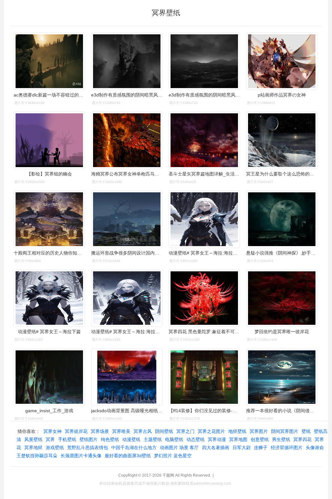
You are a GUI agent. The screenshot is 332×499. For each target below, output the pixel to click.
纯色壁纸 (110, 439)
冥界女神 (52, 431)
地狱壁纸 (237, 431)
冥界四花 (302, 439)
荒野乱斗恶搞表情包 (87, 447)
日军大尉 (241, 447)
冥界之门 (185, 431)
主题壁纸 (153, 439)
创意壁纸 (260, 439)
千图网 (168, 475)
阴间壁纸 (164, 431)
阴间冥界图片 (284, 431)
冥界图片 (259, 431)
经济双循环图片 (286, 447)
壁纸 (306, 431)
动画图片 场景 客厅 (179, 447)
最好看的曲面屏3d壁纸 (128, 455)
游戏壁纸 (55, 447)
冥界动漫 (217, 439)
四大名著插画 (215, 447)
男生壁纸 (281, 439)
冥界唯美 (121, 431)
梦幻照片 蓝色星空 (173, 455)
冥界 (50, 439)
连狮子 (260, 447)
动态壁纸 (195, 439)
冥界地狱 (33, 447)
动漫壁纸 (131, 439)
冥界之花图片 (211, 431)
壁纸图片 (88, 439)
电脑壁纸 (174, 439)
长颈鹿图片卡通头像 (81, 455)
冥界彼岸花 (76, 431)
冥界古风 (143, 431)
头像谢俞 (315, 447)
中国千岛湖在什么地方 (134, 447)
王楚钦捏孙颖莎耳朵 (37, 455)
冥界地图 (238, 439)
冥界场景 (100, 431)
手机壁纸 (67, 439)
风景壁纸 (33, 439)
